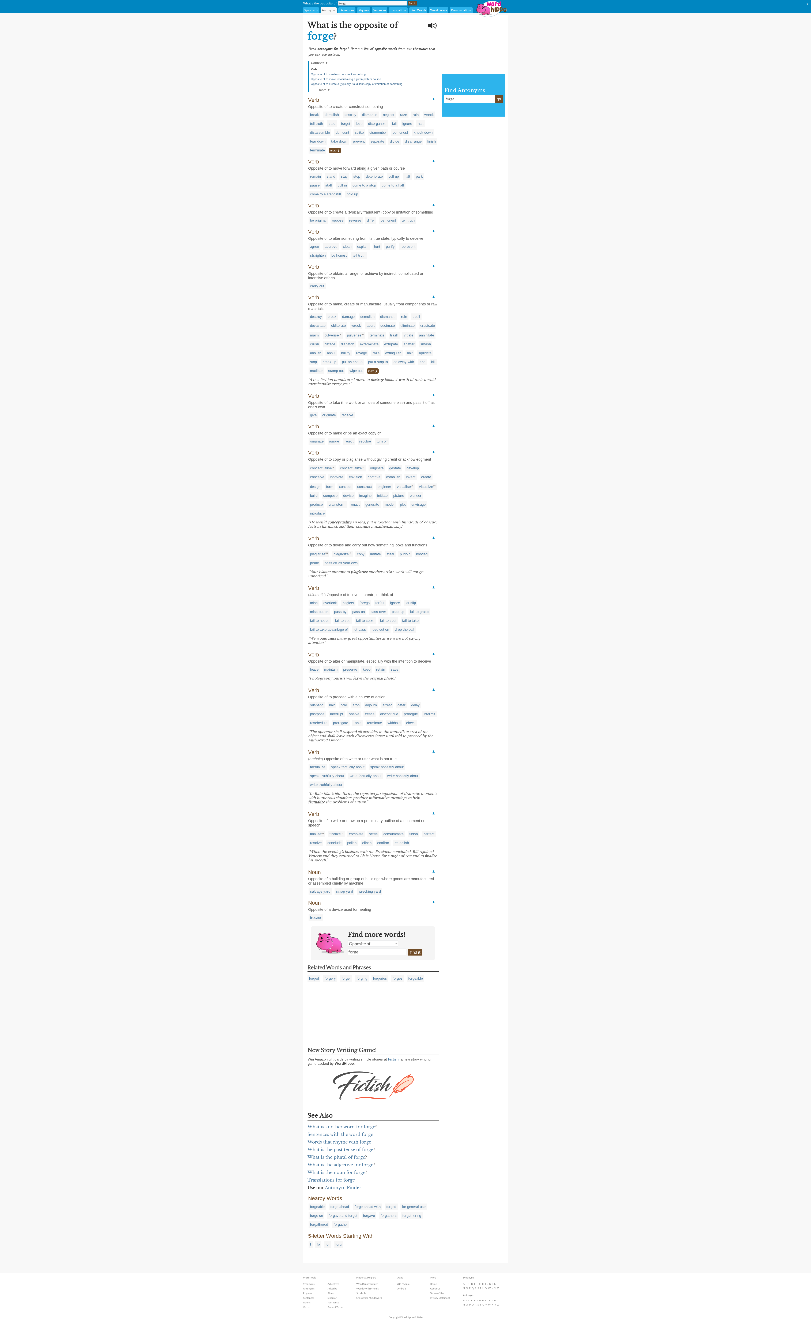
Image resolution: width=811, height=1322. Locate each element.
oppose (337, 220)
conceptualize (351, 468)
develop (413, 468)
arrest (387, 705)
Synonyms (311, 10)
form (329, 487)
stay (344, 176)
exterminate (369, 344)
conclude (334, 843)
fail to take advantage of (329, 630)
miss (314, 603)
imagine (365, 496)
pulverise (331, 335)
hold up (352, 194)
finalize (335, 834)
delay (415, 705)
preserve (350, 669)
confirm (383, 843)
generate (372, 504)
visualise (404, 487)
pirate (314, 563)
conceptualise (321, 468)
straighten (318, 255)
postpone (317, 714)
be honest (400, 133)
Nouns (306, 1302)
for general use (414, 1207)
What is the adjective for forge (340, 1164)
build (313, 496)
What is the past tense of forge (340, 1149)
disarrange (413, 141)
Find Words (418, 10)
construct (364, 487)
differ (371, 220)
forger (346, 978)
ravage (361, 353)
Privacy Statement (440, 1297)
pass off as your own (341, 563)
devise (348, 496)
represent (407, 247)
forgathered (319, 1225)
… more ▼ (322, 90)
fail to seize (365, 621)
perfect (428, 834)
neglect (388, 115)
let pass (360, 630)
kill (433, 362)
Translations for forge (331, 1180)
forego (365, 603)
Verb (314, 69)
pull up (393, 176)
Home (433, 1283)
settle (373, 834)
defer (401, 705)
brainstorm (336, 504)
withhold (394, 723)
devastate (317, 326)
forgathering (411, 1216)
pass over (378, 612)
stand (331, 176)
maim (314, 335)
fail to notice (319, 621)
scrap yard (344, 891)
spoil (416, 317)
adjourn (371, 705)
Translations (398, 10)
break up (329, 362)
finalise (315, 834)
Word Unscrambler (367, 1283)
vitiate (408, 335)
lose (359, 124)
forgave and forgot (343, 1216)
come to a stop (364, 185)
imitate (375, 554)
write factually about (365, 776)
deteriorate (374, 176)
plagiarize (341, 554)
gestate (395, 468)
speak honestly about (387, 767)
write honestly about (403, 776)
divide (394, 141)
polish (352, 843)
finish (431, 141)
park (419, 176)
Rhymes (363, 10)
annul (331, 353)
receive (347, 415)
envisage (418, 504)
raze (403, 115)
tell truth (316, 124)
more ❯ (335, 150)
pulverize (354, 335)
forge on (316, 1216)
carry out (317, 286)
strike (359, 133)
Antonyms (328, 10)
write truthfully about (326, 785)
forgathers (389, 1216)
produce (316, 504)
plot (403, 504)
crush (314, 344)
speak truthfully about (327, 776)
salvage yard (320, 891)
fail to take (410, 621)
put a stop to (378, 362)
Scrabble (361, 1293)
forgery (330, 978)
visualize (426, 487)
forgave (369, 1216)
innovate (336, 477)
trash (394, 335)
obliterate (338, 326)
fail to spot (388, 621)
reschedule (318, 723)
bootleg (421, 554)
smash (425, 344)
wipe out (356, 371)
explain (362, 247)
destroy (350, 115)
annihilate (426, 335)
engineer (384, 487)
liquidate (424, 353)
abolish (315, 353)
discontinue (389, 714)
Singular (332, 1297)
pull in (342, 185)
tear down (317, 141)
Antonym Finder (343, 1187)
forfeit (379, 603)
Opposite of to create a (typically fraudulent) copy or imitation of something (356, 84)
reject (349, 441)
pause (315, 185)
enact (355, 504)
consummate (393, 834)
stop (332, 124)
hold (343, 705)
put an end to (352, 362)
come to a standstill (325, 194)
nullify (345, 353)
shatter (409, 344)
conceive (317, 477)
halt (420, 124)
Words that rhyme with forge (339, 1142)
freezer (315, 918)
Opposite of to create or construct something (338, 74)
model (389, 504)
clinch (366, 843)
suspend (316, 705)
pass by (340, 612)
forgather (341, 1225)
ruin (416, 115)
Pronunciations (461, 10)
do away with (403, 362)
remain (315, 176)
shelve (354, 714)
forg (338, 1244)
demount (342, 133)
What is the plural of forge (336, 1157)
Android (402, 1288)
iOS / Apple (403, 1283)
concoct (345, 487)
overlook (330, 603)
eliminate (407, 326)
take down (339, 141)
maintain (330, 669)
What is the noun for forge (336, 1172)
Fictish (393, 1059)
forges (398, 978)
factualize (317, 767)
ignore (407, 124)
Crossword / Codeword (369, 1297)
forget (345, 124)
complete (356, 834)
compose (330, 496)
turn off (382, 441)
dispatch (347, 344)
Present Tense (335, 1307)
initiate (382, 496)
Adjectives (333, 1283)
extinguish (393, 353)
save (394, 669)
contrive (374, 477)
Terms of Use (437, 1293)
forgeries (380, 978)
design (315, 487)
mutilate (316, 371)
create (426, 477)
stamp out (336, 371)
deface (330, 344)
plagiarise (317, 554)
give (313, 415)
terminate (317, 150)
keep (366, 669)
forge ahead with (368, 1207)
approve (331, 247)
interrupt (336, 714)
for (327, 1244)
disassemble (320, 133)
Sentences (379, 10)
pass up (398, 612)
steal (390, 554)
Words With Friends (367, 1288)
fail (394, 124)
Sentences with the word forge (340, 1134)
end (422, 362)
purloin (405, 554)
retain (380, 669)
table (357, 723)
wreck (429, 115)
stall (328, 185)
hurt (377, 247)
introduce (317, 513)
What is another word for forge (341, 1126)
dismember (378, 133)
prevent (359, 141)
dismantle (369, 115)
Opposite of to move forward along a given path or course (346, 79)
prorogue (411, 714)
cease (369, 714)
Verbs (306, 1307)
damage (348, 317)
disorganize (377, 124)
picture (398, 496)
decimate (387, 326)
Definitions (347, 10)
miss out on (319, 612)
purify (390, 247)
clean (347, 247)
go (499, 99)
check (411, 723)
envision (355, 477)
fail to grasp (419, 612)
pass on (358, 612)
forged (314, 978)
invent (410, 477)
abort (371, 326)
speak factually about (348, 767)
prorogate (340, 723)
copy (361, 554)
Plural (331, 1293)
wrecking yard (370, 891)
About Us (435, 1288)
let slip (411, 603)
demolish (332, 115)
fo (318, 1244)
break (314, 115)
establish (393, 477)
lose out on (380, 630)
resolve (316, 843)
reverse (355, 220)
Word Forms (438, 10)
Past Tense (333, 1302)
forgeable (415, 978)
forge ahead (339, 1207)
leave (314, 669)
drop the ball (404, 630)
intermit (429, 714)
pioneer (415, 496)
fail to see (342, 621)
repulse (365, 441)
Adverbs (332, 1288)
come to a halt (393, 185)
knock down (423, 133)
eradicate (427, 326)
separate (377, 141)
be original (318, 220)
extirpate (391, 344)
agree (314, 247)
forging (362, 978)
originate (329, 415)
